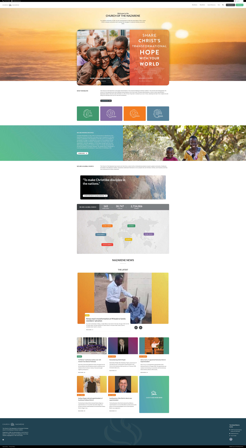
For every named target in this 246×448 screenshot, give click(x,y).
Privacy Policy (12, 446)
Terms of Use (5, 446)
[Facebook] (3, 439)
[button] (140, 327)
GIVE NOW (148, 70)
